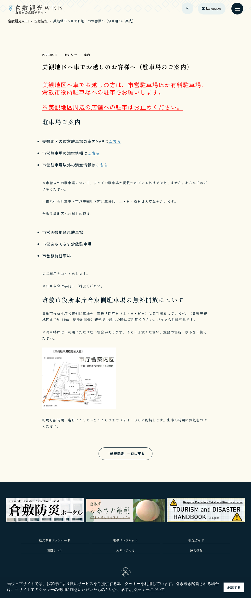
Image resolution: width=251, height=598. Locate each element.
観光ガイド (196, 540)
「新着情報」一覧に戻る (125, 453)
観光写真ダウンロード (54, 540)
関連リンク (54, 550)
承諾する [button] (234, 587)
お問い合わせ (125, 550)
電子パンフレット (125, 540)
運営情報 (196, 550)
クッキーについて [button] (149, 589)
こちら (115, 141)
